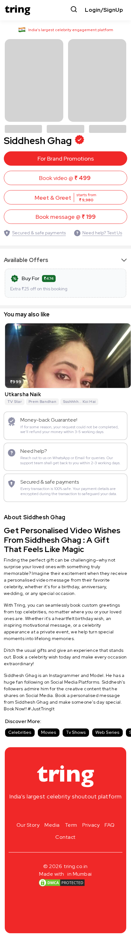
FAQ (110, 825)
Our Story (28, 825)
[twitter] (65, 811)
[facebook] (55, 811)
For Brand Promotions (66, 158)
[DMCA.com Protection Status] (62, 882)
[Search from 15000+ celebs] (74, 10)
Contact (65, 837)
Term (71, 825)
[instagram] (45, 811)
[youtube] (76, 811)
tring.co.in (76, 866)
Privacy (91, 825)
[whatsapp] (86, 811)
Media (52, 825)
